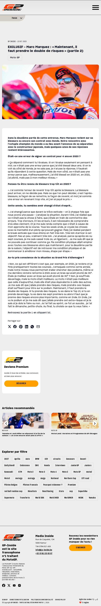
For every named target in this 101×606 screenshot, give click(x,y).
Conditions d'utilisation (19, 599)
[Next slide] (95, 423)
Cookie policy (60, 599)
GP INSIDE (12, 41)
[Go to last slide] (6, 423)
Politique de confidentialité (42, 599)
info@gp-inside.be (44, 550)
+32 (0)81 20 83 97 (44, 553)
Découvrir (21, 383)
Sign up (4, 599)
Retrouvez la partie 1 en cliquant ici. (29, 313)
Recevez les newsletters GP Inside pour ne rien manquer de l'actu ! (83, 539)
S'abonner (80, 548)
